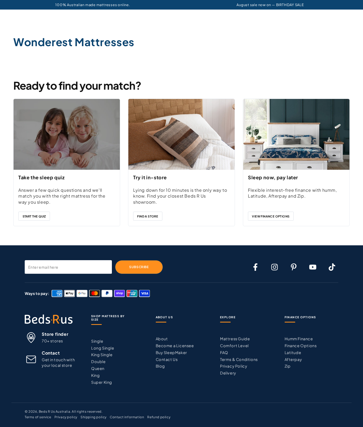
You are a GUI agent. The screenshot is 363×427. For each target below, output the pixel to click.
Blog (160, 366)
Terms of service (38, 417)
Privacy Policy (233, 366)
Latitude (293, 352)
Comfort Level (234, 345)
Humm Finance (299, 338)
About (162, 338)
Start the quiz (34, 216)
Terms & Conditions (239, 359)
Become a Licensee (175, 345)
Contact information (127, 417)
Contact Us (167, 359)
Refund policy (158, 417)
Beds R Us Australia (54, 411)
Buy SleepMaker (171, 352)
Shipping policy (94, 417)
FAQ (224, 352)
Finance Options (301, 345)
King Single (102, 354)
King (95, 375)
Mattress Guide (235, 338)
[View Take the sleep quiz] (67, 134)
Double (98, 361)
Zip (288, 366)
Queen (97, 368)
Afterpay (293, 359)
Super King (101, 382)
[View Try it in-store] (181, 134)
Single (97, 341)
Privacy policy (65, 417)
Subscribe (139, 267)
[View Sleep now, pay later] (296, 134)
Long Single (102, 348)
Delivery (228, 373)
